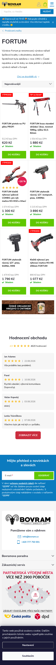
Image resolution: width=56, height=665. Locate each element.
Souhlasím (28, 656)
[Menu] (52, 4)
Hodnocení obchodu (28, 338)
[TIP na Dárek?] (42, 106)
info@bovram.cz (31, 536)
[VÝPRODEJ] (14, 106)
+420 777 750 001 (30, 542)
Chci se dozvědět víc (27, 76)
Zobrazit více (28, 435)
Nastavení (28, 645)
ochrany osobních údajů (22, 483)
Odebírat (43, 475)
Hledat (47, 11)
